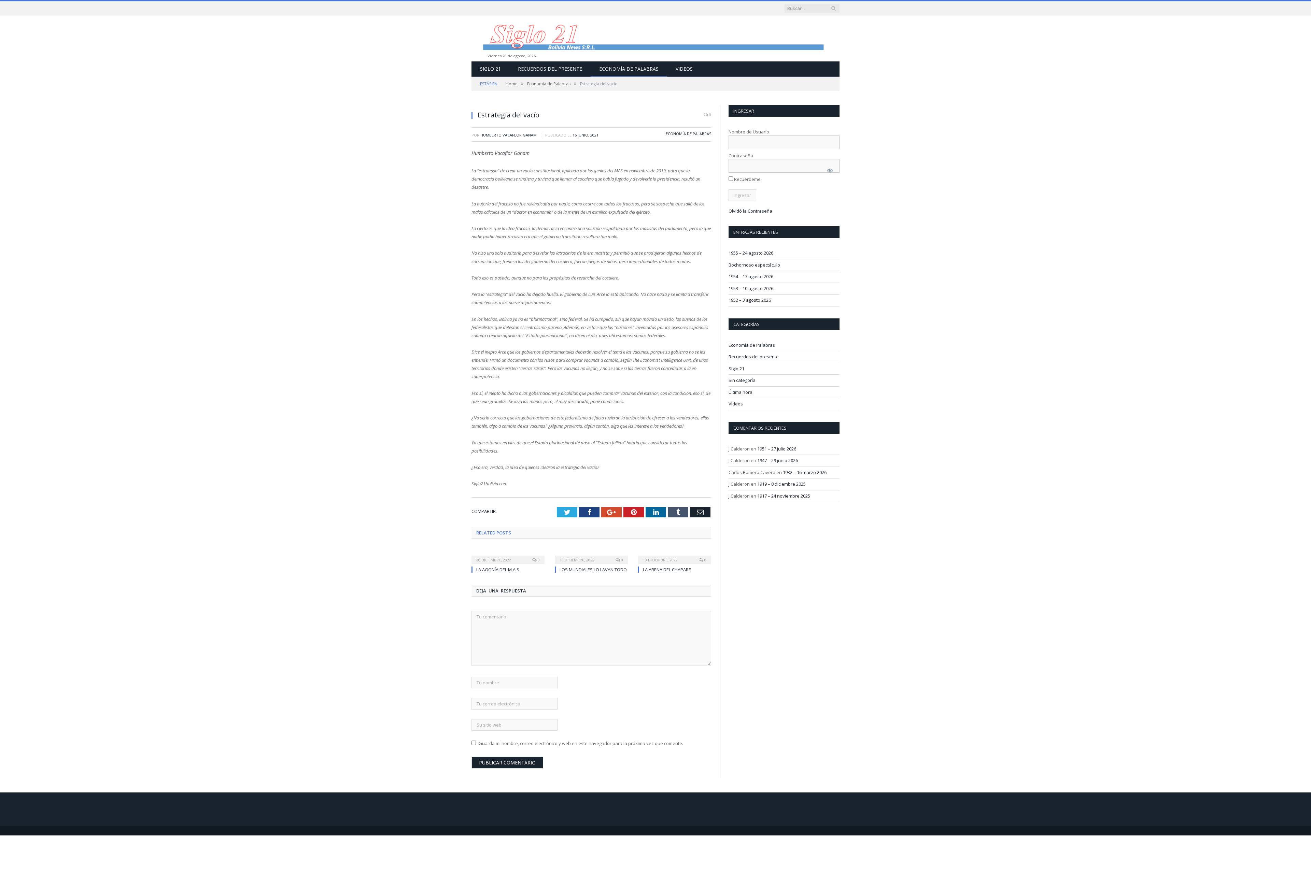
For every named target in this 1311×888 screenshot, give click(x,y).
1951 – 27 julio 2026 (776, 449)
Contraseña (741, 156)
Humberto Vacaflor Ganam (508, 135)
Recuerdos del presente (550, 69)
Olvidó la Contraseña (750, 211)
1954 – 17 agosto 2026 (751, 276)
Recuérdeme (747, 179)
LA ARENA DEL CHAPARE (667, 570)
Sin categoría (742, 380)
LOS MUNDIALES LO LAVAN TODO (593, 570)
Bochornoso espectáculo (754, 265)
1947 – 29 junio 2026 (777, 460)
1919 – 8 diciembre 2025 (781, 484)
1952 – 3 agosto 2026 (750, 300)
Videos (684, 69)
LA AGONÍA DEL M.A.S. (498, 570)
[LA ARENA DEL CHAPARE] (674, 555)
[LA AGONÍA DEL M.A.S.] (508, 555)
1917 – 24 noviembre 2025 (783, 496)
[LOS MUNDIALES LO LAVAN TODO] (591, 555)
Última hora (740, 392)
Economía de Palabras (629, 69)
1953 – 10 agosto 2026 (751, 288)
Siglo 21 (490, 69)
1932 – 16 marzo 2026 (805, 472)
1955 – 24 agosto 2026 (751, 253)
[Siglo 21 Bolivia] (655, 38)
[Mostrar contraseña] (830, 170)
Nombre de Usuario (749, 132)
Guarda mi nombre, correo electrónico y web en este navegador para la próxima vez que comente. (581, 743)
